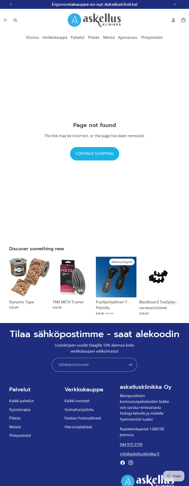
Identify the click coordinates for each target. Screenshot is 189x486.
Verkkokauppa (54, 37)
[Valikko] (5, 20)
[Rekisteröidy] (130, 365)
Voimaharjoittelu (79, 409)
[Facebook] (122, 462)
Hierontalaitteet (78, 426)
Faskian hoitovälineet (83, 418)
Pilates (94, 37)
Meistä (109, 37)
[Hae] (15, 20)
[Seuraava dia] (45, 277)
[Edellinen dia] (14, 277)
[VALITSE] (42, 290)
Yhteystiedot (152, 37)
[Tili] (173, 20)
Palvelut (78, 37)
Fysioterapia (19, 409)
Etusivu (32, 37)
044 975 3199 (131, 444)
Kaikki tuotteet (77, 400)
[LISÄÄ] (86, 290)
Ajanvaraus (127, 37)
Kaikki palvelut (21, 400)
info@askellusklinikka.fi (139, 453)
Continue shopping (95, 153)
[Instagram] (130, 462)
